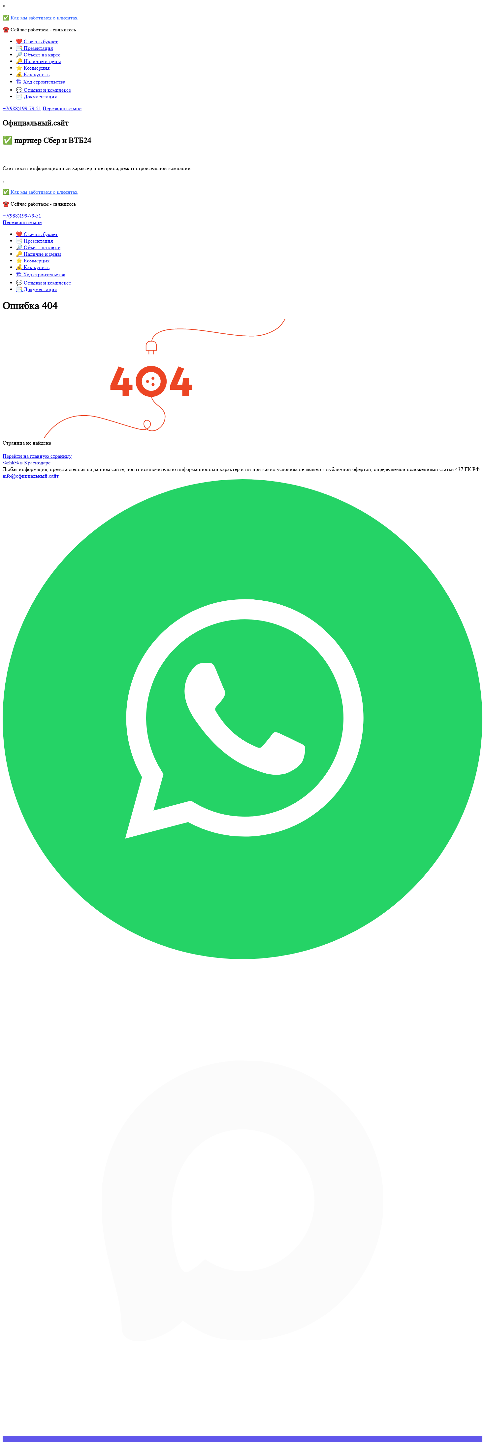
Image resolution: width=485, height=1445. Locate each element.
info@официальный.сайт (31, 476)
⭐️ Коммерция (32, 68)
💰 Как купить (32, 74)
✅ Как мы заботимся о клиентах (40, 18)
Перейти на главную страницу (37, 456)
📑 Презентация (34, 48)
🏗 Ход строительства (40, 82)
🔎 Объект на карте (38, 54)
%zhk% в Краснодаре (26, 462)
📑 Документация (36, 96)
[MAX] (242, 1439)
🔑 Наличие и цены (38, 61)
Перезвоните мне (62, 108)
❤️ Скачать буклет (37, 41)
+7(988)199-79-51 (22, 108)
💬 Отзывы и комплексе (43, 90)
